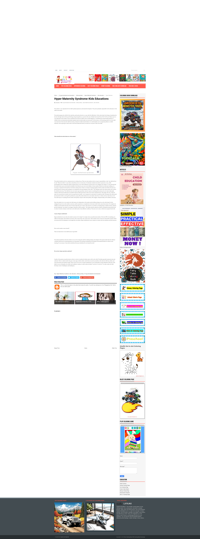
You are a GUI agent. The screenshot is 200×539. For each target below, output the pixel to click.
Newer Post (57, 348)
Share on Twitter (75, 277)
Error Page (71, 70)
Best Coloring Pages (93, 86)
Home (56, 70)
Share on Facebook (62, 277)
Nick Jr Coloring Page (125, 494)
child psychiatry (79, 102)
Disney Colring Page (124, 490)
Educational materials (125, 492)
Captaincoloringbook (64, 537)
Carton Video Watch (124, 489)
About (60, 70)
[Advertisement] (47, 11)
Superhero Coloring (79, 86)
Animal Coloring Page (125, 485)
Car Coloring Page (124, 487)
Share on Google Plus (88, 277)
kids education (96, 102)
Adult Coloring (123, 483)
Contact (66, 70)
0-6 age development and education (68, 102)
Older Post (114, 348)
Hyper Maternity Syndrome (88, 102)
